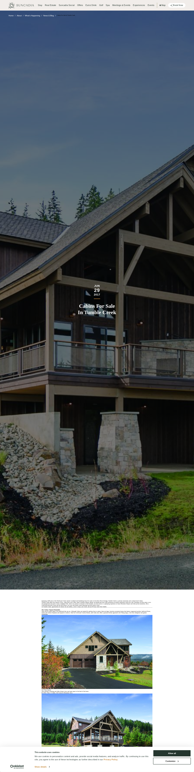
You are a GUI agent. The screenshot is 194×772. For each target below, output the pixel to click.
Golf (101, 5)
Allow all (172, 753)
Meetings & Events (121, 5)
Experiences (139, 5)
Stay (40, 5)
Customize (170, 761)
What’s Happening (32, 16)
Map (163, 5)
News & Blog (48, 16)
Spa (108, 5)
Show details (41, 767)
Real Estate (50, 5)
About (19, 16)
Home (11, 16)
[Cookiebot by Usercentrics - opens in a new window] (17, 767)
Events (151, 5)
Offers (80, 5)
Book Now (178, 5)
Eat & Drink (91, 5)
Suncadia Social (67, 5)
